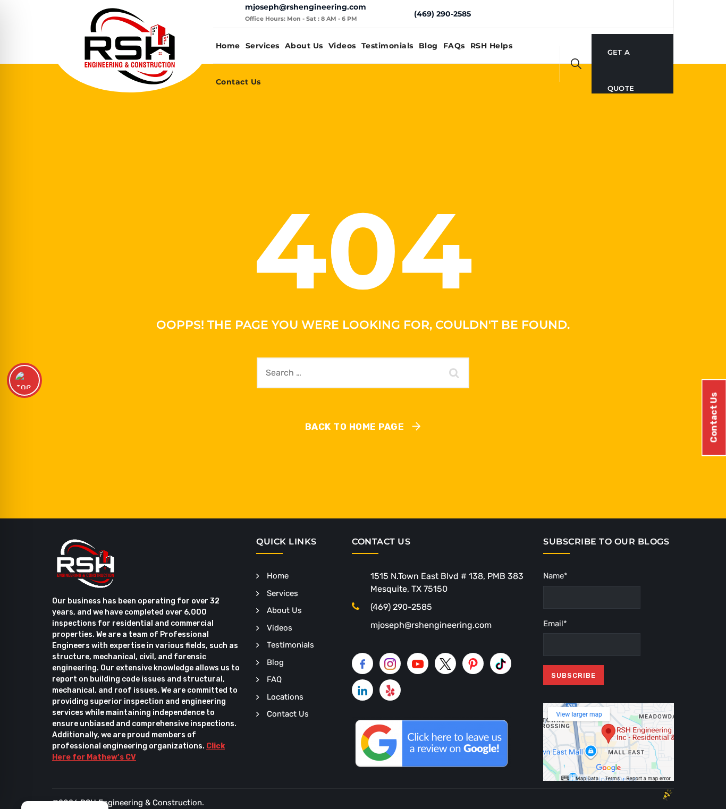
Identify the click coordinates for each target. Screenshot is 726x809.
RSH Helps (491, 45)
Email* (555, 623)
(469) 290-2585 (442, 14)
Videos (342, 45)
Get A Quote (621, 59)
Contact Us (238, 82)
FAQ (274, 679)
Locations (285, 697)
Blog (428, 45)
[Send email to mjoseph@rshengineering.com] (229, 13)
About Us (304, 45)
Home (228, 45)
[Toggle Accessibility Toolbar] (24, 380)
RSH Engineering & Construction (141, 802)
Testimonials (387, 45)
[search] (576, 64)
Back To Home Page (354, 426)
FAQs (454, 45)
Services (263, 45)
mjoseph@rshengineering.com (305, 7)
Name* (555, 576)
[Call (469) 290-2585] (398, 13)
